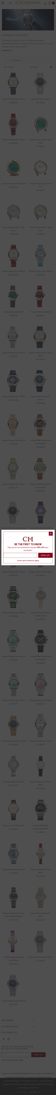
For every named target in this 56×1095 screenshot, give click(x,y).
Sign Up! (45, 555)
